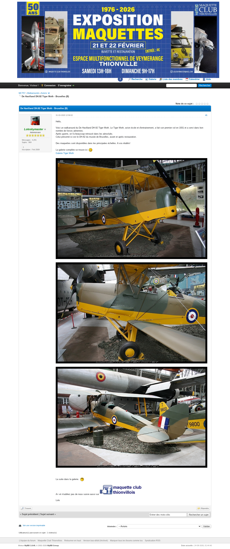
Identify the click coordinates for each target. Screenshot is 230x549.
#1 (206, 115)
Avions (44, 93)
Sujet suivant (47, 514)
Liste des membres (173, 79)
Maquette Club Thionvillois (50, 540)
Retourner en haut (72, 540)
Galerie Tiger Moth (65, 153)
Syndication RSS (152, 540)
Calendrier (194, 79)
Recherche (137, 79)
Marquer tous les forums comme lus (126, 540)
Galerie (152, 79)
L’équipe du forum (27, 540)
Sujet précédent (30, 514)
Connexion (50, 85)
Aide (208, 79)
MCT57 (22, 93)
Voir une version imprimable (34, 525)
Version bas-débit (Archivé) (95, 540)
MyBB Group (53, 545)
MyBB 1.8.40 (29, 545)
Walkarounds (33, 93)
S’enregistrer (64, 85)
